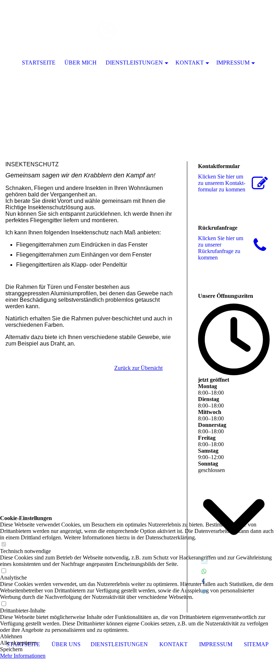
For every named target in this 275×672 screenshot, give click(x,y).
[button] (137, 636)
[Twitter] (204, 591)
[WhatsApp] (204, 571)
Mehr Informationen (22, 656)
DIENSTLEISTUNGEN (134, 62)
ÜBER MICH (80, 62)
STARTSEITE (39, 62)
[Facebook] (203, 581)
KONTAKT (189, 62)
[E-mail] (204, 561)
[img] (137, 71)
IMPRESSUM (233, 62)
